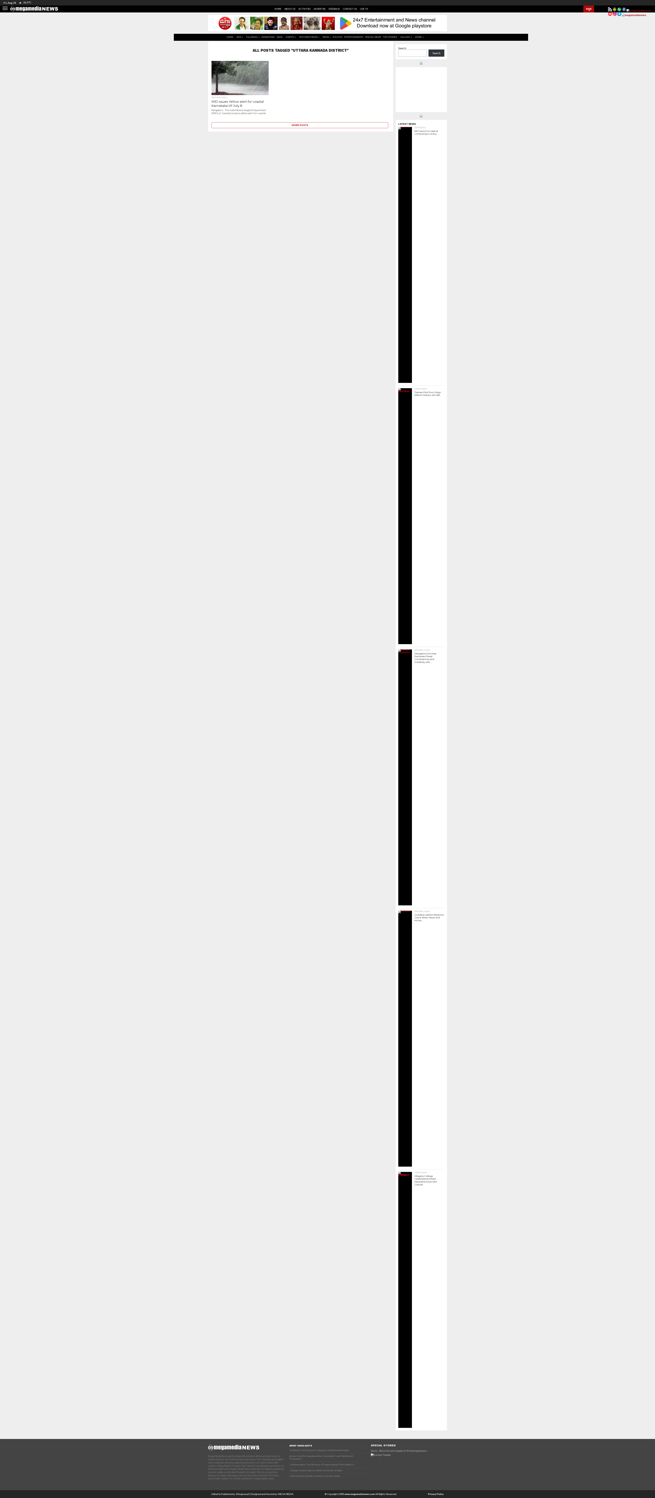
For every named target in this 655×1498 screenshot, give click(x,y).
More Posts (300, 125)
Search (402, 48)
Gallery (405, 37)
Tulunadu (252, 37)
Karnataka (268, 37)
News (326, 37)
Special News (373, 37)
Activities (305, 9)
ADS (239, 37)
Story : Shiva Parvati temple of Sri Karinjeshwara (399, 1450)
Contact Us (350, 9)
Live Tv (364, 9)
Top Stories (390, 37)
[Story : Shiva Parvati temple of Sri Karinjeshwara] (401, 1468)
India (280, 37)
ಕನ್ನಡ (588, 8)
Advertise (320, 9)
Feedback (334, 9)
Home (278, 9)
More (418, 37)
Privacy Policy (435, 1494)
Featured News (308, 37)
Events (290, 37)
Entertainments (353, 37)
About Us (289, 9)
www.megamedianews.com (359, 1494)
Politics (337, 37)
